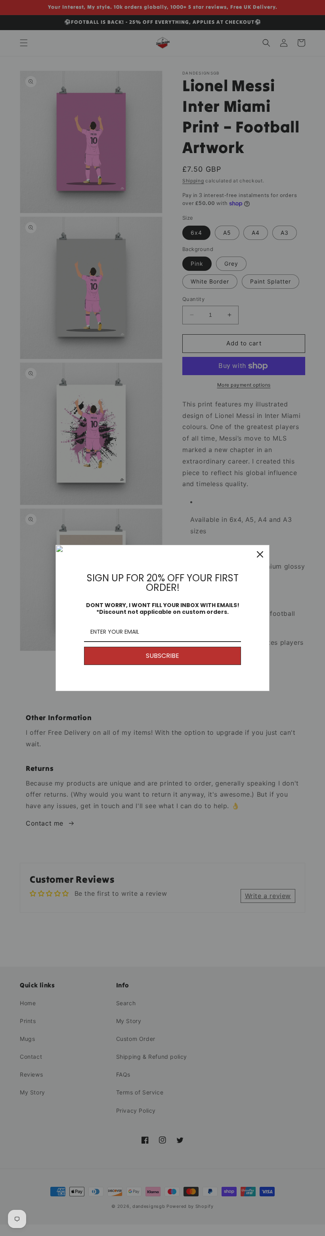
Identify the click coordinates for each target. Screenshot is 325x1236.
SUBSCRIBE (162, 655)
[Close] (260, 554)
